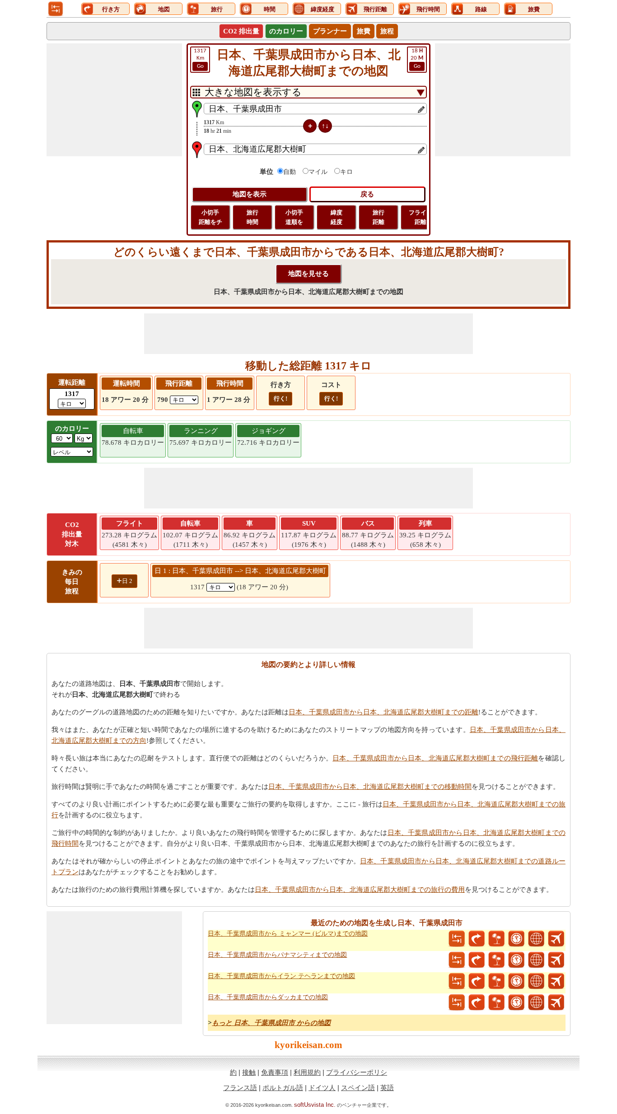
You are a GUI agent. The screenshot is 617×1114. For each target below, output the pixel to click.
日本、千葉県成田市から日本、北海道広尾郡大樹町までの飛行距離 (435, 758)
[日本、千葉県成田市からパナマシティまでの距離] (457, 960)
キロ (346, 171)
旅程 (387, 31)
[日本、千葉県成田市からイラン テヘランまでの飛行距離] (556, 981)
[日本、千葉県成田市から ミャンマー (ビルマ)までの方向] (476, 939)
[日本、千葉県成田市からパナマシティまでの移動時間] (516, 960)
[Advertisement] (114, 99)
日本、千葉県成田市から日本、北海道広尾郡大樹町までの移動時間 (370, 786)
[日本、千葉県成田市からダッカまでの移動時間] (516, 1002)
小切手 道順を (294, 217)
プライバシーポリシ (356, 1072)
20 (417, 58)
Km (200, 58)
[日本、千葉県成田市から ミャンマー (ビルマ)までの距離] (457, 939)
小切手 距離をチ (210, 217)
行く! (280, 398)
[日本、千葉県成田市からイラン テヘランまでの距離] (457, 981)
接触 (249, 1072)
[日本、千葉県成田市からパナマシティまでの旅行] (496, 960)
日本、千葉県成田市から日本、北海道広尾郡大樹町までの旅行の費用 (360, 889)
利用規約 (307, 1072)
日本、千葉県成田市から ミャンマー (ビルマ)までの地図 (288, 933)
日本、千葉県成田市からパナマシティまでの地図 (277, 954)
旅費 (363, 31)
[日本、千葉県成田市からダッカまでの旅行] (496, 1002)
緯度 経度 (336, 217)
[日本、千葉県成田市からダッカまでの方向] (476, 1002)
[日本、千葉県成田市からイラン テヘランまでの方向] (476, 981)
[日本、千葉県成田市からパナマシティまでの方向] (476, 960)
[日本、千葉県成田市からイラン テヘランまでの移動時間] (516, 981)
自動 (289, 171)
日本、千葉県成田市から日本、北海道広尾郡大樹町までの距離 (383, 712)
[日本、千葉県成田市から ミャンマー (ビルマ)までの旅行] (496, 939)
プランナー (330, 31)
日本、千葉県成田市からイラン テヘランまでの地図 (281, 976)
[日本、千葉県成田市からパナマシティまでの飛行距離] (556, 960)
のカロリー (286, 31)
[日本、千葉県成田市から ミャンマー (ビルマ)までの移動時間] (516, 939)
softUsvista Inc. (315, 1104)
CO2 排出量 (241, 31)
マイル (317, 171)
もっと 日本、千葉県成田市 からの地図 (271, 1022)
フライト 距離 (420, 217)
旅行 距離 (378, 217)
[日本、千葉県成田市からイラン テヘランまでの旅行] (496, 981)
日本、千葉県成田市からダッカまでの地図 (268, 997)
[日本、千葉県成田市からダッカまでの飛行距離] (556, 1002)
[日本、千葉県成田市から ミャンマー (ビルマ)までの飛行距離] (556, 939)
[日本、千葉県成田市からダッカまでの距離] (457, 1002)
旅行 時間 (252, 217)
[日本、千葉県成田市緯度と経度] (536, 939)
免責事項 (274, 1072)
